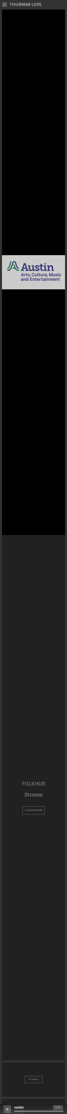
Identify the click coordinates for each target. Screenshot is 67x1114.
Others (34, 1079)
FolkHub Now (33, 810)
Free (58, 1107)
